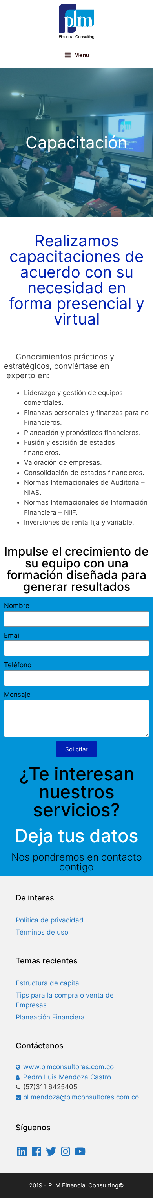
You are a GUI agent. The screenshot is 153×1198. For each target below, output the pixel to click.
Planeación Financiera (50, 1017)
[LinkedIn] (22, 1151)
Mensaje (17, 694)
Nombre (16, 606)
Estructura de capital (48, 983)
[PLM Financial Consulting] (76, 21)
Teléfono (17, 665)
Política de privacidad (50, 920)
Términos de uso (42, 932)
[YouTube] (80, 1151)
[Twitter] (51, 1151)
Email (12, 635)
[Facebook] (36, 1151)
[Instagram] (65, 1151)
